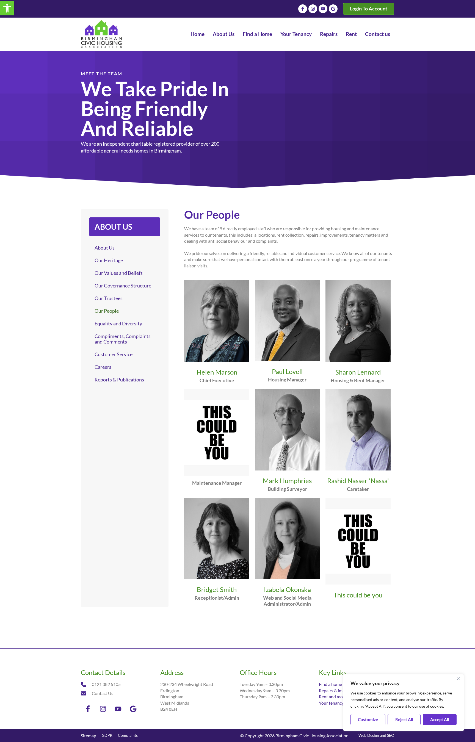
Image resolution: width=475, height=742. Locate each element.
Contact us (377, 34)
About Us (223, 34)
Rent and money (334, 696)
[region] (403, 702)
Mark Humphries (287, 480)
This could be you (357, 595)
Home (197, 34)
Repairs (329, 34)
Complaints (128, 735)
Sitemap (88, 735)
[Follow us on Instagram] (312, 8)
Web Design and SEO (376, 735)
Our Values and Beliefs (119, 273)
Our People (107, 311)
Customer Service (113, 354)
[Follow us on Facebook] (302, 8)
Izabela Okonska (287, 589)
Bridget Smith (217, 589)
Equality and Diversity (118, 323)
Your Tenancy (296, 34)
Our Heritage (109, 260)
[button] (7, 8)
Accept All (439, 719)
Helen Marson (217, 372)
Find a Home (257, 34)
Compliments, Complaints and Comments (123, 339)
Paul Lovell (287, 371)
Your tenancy (331, 702)
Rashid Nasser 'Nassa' (358, 480)
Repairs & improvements (342, 690)
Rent (351, 34)
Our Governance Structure (123, 286)
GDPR (107, 735)
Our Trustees (109, 298)
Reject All (404, 719)
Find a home (330, 684)
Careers (103, 367)
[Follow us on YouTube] (323, 8)
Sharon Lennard (358, 372)
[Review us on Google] (333, 8)
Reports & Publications (119, 380)
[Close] (458, 678)
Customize (368, 719)
